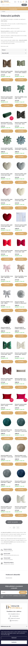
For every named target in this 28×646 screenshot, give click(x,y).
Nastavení (14, 637)
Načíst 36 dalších (13, 522)
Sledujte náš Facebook (15, 618)
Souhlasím (14, 642)
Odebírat (23, 592)
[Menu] (26, 1)
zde (9, 634)
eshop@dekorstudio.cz (15, 614)
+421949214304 (15, 616)
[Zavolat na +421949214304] (18, 2)
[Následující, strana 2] (14, 527)
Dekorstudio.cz (15, 620)
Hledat (24, 4)
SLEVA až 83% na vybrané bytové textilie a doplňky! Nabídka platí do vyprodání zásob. (13, 8)
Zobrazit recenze (9, 577)
